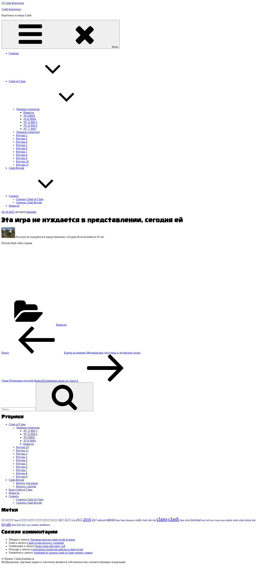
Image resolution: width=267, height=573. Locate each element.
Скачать (14, 195)
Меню (115, 47)
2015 (79, 519)
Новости (28, 112)
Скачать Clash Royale (29, 202)
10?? (61, 519)
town (29, 525)
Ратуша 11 (22, 164)
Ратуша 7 (21, 151)
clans (162, 519)
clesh (187, 520)
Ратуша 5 (21, 145)
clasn (182, 520)
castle (138, 519)
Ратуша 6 (21, 148)
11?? (67, 519)
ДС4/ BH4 (29, 118)
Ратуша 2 (21, 135)
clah (150, 520)
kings (212, 520)
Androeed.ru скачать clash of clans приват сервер (63, 552)
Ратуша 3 (21, 138)
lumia (217, 520)
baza (123, 520)
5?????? (23, 520)
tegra (14, 524)
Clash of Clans (17, 81)
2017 (94, 519)
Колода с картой (26, 486)
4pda (17, 520)
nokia (235, 520)
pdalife (241, 520)
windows (45, 524)
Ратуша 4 (21, 141)
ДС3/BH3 (29, 115)
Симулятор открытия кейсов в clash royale (57, 549)
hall (207, 520)
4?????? (10, 520)
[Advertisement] (110, 273)
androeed (101, 520)
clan (154, 520)
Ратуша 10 (22, 161)
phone (248, 520)
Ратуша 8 (21, 154)
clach (144, 520)
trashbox (35, 524)
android (110, 519)
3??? (3, 520)
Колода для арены (27, 483)
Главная (14, 53)
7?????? (39, 520)
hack (203, 520)
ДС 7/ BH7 (30, 128)
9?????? (54, 520)
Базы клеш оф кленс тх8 (50, 546)
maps (223, 520)
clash (173, 519)
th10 (19, 524)
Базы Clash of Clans (20, 489)
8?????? (47, 520)
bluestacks (130, 520)
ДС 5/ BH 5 (30, 122)
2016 (87, 519)
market (229, 520)
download (196, 520)
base (118, 520)
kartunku (31, 211)
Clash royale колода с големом (45, 542)
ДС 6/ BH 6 (30, 125)
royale (6, 524)
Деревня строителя (27, 109)
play (254, 520)
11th (73, 520)
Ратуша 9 (21, 158)
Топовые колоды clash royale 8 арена (52, 539)
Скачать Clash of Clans (29, 199)
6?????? (31, 520)
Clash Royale (16, 167)
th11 (24, 524)
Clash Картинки (11, 9)
